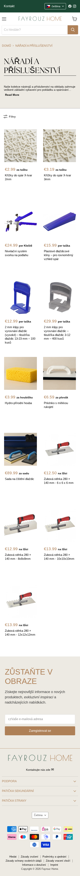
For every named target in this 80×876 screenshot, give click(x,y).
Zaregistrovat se (40, 730)
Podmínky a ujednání (54, 856)
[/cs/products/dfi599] (59, 525)
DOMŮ (6, 45)
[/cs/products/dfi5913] (20, 297)
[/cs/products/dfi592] (20, 145)
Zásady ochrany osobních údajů (24, 860)
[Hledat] (73, 29)
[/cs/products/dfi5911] (59, 221)
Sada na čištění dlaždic (19, 479)
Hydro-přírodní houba (18, 403)
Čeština (38, 815)
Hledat (13, 856)
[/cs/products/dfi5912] (59, 297)
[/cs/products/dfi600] (20, 601)
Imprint (54, 864)
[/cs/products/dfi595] (59, 373)
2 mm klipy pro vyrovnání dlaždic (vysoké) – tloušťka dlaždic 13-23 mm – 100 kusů (20, 334)
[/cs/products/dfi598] (20, 525)
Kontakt (9, 6)
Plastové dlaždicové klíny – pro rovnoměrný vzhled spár (58, 255)
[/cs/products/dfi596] (20, 449)
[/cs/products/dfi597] (59, 449)
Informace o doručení (34, 864)
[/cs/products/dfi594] (20, 373)
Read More (12, 94)
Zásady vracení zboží (58, 860)
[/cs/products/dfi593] (59, 145)
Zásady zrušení (29, 856)
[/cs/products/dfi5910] (20, 221)
